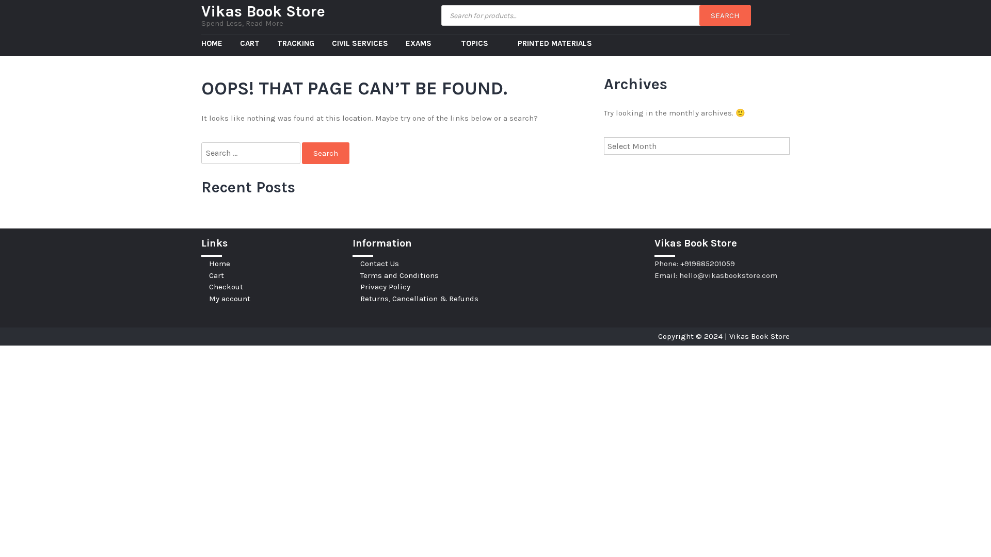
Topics (475, 43)
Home (211, 43)
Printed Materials (555, 43)
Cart (250, 43)
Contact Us (379, 263)
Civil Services (360, 43)
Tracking (295, 43)
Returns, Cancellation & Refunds (419, 298)
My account (229, 298)
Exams (420, 43)
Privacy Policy (385, 286)
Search (725, 15)
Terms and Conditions (399, 275)
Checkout (226, 286)
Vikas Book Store (263, 11)
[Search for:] (251, 153)
